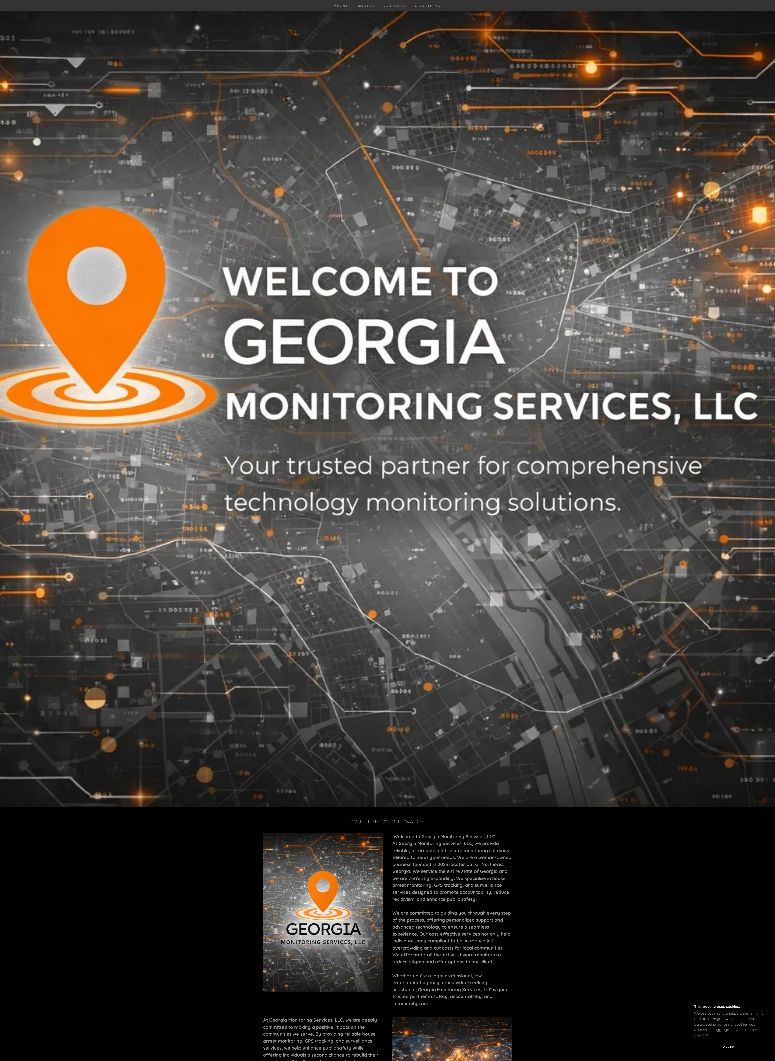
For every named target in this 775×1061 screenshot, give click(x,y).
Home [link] (342, 5)
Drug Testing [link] (428, 5)
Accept (729, 1046)
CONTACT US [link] (394, 5)
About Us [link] (366, 5)
